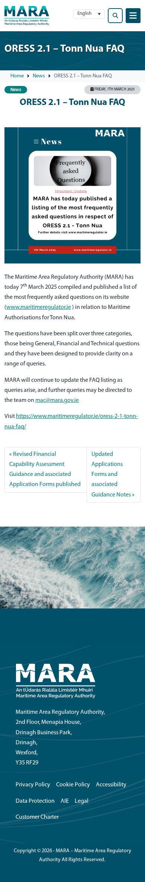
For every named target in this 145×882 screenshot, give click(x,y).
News (39, 76)
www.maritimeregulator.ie (38, 307)
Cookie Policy (73, 785)
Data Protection (35, 801)
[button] (89, 14)
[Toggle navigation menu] (133, 16)
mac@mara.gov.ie (57, 400)
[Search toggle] (115, 15)
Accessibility (111, 785)
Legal (81, 801)
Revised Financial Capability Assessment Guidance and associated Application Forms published (45, 469)
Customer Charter (37, 817)
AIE (65, 801)
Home (17, 76)
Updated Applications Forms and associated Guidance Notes (111, 474)
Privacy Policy (33, 785)
